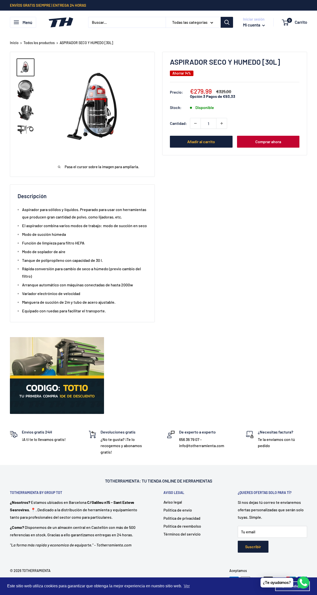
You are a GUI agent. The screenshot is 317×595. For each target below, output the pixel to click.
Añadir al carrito (201, 141)
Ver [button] (187, 586)
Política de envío (177, 510)
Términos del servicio (182, 534)
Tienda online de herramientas (180, 480)
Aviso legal (172, 502)
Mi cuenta (252, 24)
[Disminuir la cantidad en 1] (195, 123)
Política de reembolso (182, 526)
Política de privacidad (181, 518)
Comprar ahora (268, 141)
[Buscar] (227, 22)
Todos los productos (39, 43)
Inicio (14, 43)
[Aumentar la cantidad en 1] (221, 123)
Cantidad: (178, 123)
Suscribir (253, 546)
